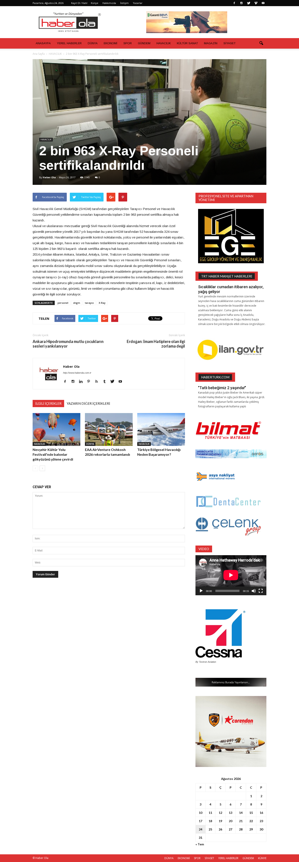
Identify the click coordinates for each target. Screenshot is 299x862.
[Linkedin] (82, 382)
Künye (94, 3)
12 (220, 812)
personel (63, 302)
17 (200, 821)
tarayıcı (89, 302)
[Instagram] (241, 3)
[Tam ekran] (261, 591)
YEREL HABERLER (69, 43)
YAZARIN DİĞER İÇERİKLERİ (88, 403)
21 (241, 821)
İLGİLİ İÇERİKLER (48, 403)
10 (200, 812)
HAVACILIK (164, 43)
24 (200, 829)
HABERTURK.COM (215, 377)
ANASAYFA (43, 43)
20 (230, 821)
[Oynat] (201, 591)
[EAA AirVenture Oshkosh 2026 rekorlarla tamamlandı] (109, 429)
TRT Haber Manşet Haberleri (226, 276)
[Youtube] (263, 3)
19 (220, 821)
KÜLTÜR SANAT (187, 43)
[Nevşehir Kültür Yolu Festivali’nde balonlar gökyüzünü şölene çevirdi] (56, 429)
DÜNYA (93, 43)
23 (261, 821)
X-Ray (102, 302)
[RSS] (98, 382)
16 (261, 812)
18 (210, 821)
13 (230, 812)
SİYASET (229, 43)
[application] (230, 575)
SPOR (127, 43)
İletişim (124, 3)
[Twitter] (248, 3)
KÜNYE (262, 858)
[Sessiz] (254, 591)
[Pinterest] (90, 382)
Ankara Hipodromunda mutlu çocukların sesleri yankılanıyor (68, 343)
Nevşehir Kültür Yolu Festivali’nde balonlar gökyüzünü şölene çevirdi (53, 454)
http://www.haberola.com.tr (77, 372)
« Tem (199, 844)
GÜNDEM (144, 43)
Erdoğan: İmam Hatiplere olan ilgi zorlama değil (156, 343)
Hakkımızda (109, 3)
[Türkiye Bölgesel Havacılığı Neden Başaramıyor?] (161, 429)
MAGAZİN (210, 43)
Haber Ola (49, 177)
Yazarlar (137, 3)
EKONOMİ (110, 43)
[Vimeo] (256, 3)
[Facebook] (234, 3)
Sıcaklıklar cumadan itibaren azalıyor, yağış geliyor (231, 289)
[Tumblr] (106, 382)
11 (210, 812)
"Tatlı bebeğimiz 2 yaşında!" (222, 387)
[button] (261, 43)
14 (241, 812)
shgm (76, 302)
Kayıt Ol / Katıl (79, 3)
